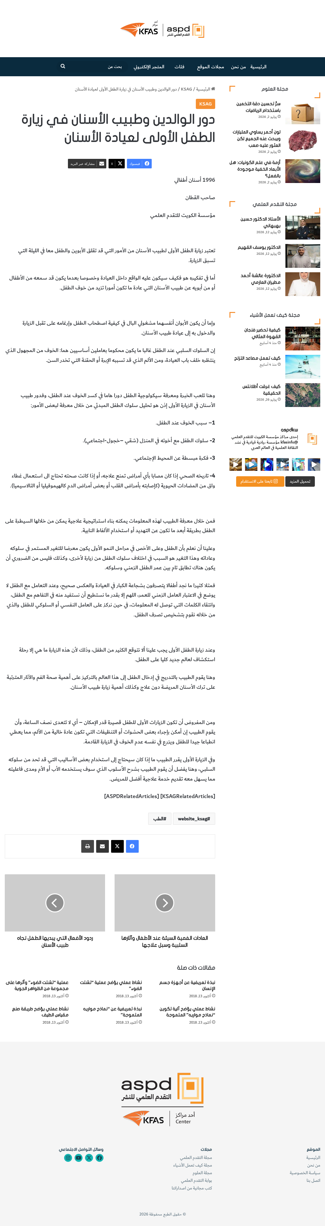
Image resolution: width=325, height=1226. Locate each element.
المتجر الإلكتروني (149, 67)
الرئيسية (258, 67)
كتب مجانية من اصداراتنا (192, 1188)
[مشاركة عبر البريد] (102, 846)
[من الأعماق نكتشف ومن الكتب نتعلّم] (267, 464)
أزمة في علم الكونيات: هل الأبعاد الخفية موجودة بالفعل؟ (255, 169)
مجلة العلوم (202, 1172)
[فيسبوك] (132, 846)
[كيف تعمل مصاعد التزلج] (302, 367)
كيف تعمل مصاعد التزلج (257, 358)
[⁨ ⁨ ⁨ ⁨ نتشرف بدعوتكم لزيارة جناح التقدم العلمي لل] (282, 464)
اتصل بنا (313, 1180)
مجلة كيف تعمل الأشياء (192, 1165)
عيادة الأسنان (201, 233)
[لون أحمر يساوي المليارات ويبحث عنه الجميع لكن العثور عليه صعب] (302, 140)
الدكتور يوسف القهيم (259, 247)
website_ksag (192, 819)
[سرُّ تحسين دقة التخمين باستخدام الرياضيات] (302, 112)
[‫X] (117, 846)
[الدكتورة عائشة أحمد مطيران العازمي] (302, 284)
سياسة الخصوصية (305, 1172)
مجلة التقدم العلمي (196, 1157)
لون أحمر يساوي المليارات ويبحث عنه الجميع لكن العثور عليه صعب (257, 139)
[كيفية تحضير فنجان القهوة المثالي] (302, 338)
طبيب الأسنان (171, 233)
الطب (150, 233)
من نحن (238, 67)
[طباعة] (87, 846)
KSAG (186, 89)
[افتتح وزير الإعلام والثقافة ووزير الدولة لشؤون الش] (298, 464)
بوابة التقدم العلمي (196, 1180)
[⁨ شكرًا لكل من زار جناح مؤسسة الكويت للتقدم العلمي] (314, 464)
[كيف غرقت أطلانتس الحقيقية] (302, 395)
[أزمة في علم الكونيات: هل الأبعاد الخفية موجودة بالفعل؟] (302, 171)
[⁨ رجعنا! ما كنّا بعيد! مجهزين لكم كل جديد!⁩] (235, 464)
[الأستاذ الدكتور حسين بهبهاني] (302, 228)
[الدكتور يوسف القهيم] (302, 256)
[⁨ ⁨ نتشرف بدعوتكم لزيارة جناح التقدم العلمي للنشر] (251, 464)
